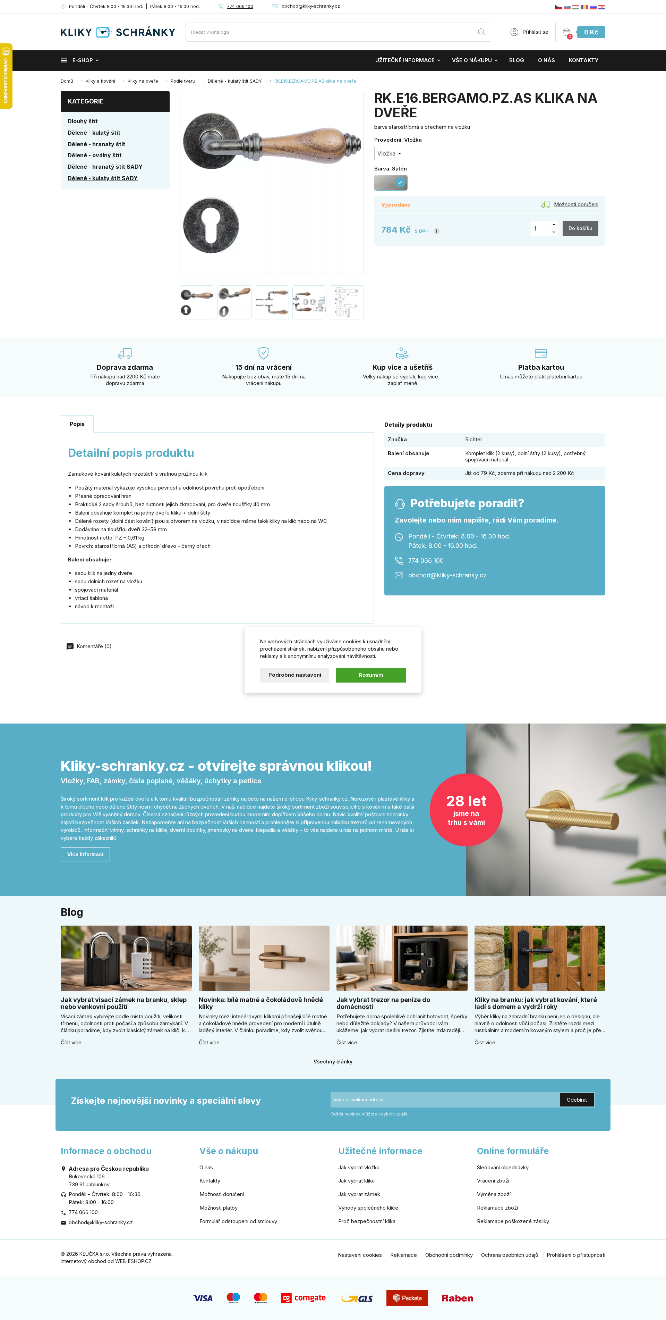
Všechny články (333, 1061)
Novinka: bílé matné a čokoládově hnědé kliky (261, 1003)
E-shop (82, 60)
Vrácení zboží (493, 1180)
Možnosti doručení (221, 1194)
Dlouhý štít (83, 121)
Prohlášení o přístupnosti (576, 1255)
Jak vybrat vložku (358, 1167)
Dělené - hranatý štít (96, 144)
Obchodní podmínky (449, 1255)
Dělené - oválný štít (95, 155)
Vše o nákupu (472, 60)
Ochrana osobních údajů (509, 1255)
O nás (546, 60)
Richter (473, 439)
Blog (516, 60)
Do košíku (580, 228)
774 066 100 (240, 6)
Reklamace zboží (497, 1207)
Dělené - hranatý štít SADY (105, 166)
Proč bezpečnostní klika (366, 1221)
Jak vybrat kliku (356, 1180)
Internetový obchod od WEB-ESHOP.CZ (106, 1261)
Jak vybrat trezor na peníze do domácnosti (383, 1003)
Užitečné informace (405, 60)
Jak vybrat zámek (359, 1194)
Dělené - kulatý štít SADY (103, 178)
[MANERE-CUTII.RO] (584, 6)
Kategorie (86, 101)
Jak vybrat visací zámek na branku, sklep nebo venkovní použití (124, 1003)
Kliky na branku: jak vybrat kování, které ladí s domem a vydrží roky (536, 1003)
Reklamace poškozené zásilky (513, 1221)
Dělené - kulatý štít (94, 132)
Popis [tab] (77, 423)
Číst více (71, 1042)
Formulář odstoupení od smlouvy (238, 1221)
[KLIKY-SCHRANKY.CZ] (558, 6)
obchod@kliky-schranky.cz (311, 6)
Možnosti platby (218, 1207)
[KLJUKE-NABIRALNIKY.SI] (593, 6)
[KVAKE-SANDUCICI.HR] (601, 6)
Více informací (85, 854)
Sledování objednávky (503, 1167)
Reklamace (403, 1255)
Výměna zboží (494, 1194)
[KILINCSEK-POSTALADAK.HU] (575, 6)
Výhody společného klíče (368, 1207)
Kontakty (583, 60)
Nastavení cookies (360, 1255)
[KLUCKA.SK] (567, 6)
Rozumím (371, 675)
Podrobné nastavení (294, 674)
